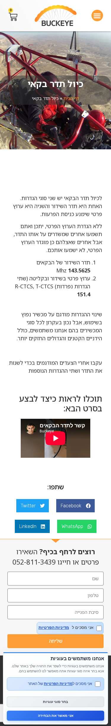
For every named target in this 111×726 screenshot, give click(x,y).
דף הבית (71, 98)
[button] (97, 15)
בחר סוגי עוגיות (55, 701)
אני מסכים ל (66, 627)
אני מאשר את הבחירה (55, 715)
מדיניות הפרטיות (53, 627)
